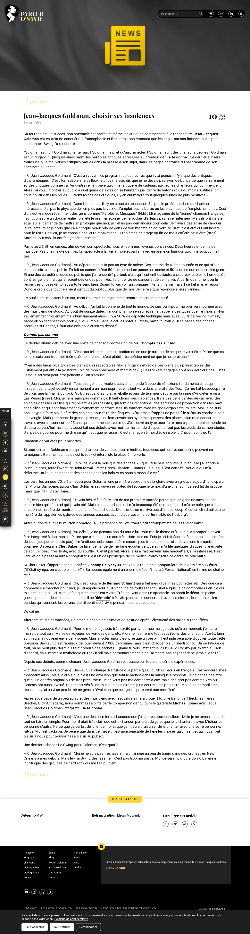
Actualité (29, 852)
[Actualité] (5, 425)
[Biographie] (5, 434)
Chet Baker (67, 546)
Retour (40, 102)
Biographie (30, 857)
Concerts (29, 877)
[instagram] (221, 14)
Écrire (77, 857)
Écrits (52, 852)
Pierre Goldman (57, 867)
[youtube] (211, 14)
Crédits (78, 867)
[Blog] (5, 486)
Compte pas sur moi (159, 343)
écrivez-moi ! (116, 868)
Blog (51, 857)
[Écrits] (5, 477)
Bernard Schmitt (121, 583)
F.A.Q (76, 862)
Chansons (29, 862)
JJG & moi (55, 872)
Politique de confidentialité (71, 919)
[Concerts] (5, 468)
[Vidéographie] (5, 460)
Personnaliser (88, 927)
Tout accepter (34, 927)
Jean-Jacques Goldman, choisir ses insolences (89, 115)
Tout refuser (62, 927)
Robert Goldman (58, 862)
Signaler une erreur (110, 907)
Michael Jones (185, 703)
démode (103, 598)
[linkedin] (231, 14)
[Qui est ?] (5, 519)
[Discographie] (5, 451)
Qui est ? (53, 877)
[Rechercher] (200, 14)
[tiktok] (241, 14)
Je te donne (176, 157)
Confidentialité (132, 908)
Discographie (31, 867)
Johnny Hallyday (102, 565)
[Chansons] (5, 442)
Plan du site (80, 852)
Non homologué (82, 523)
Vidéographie (31, 872)
